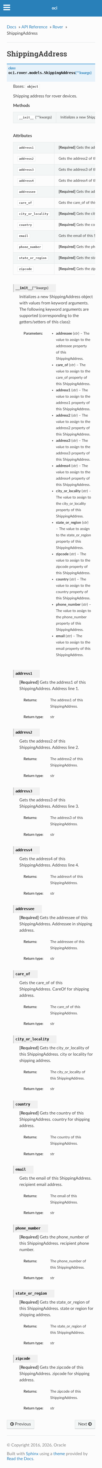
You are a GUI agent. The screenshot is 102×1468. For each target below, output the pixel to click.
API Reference (34, 27)
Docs (11, 27)
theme (59, 1454)
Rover (58, 27)
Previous (22, 1424)
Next (83, 1424)
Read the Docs (20, 1459)
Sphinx (32, 1454)
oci (54, 8)
